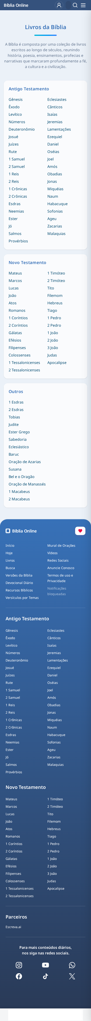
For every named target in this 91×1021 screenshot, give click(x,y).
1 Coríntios (18, 317)
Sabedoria (18, 439)
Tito (50, 288)
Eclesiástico (19, 446)
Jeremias (55, 121)
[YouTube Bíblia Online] (45, 965)
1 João (52, 332)
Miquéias (55, 188)
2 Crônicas (18, 196)
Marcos (15, 280)
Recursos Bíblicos (19, 590)
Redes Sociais (58, 560)
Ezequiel (54, 136)
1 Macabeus (19, 491)
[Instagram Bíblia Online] (19, 965)
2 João (52, 340)
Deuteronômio (22, 129)
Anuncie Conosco (60, 568)
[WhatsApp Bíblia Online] (72, 965)
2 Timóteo (56, 280)
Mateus (15, 273)
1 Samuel (17, 159)
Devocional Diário (19, 582)
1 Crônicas (18, 188)
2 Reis (14, 181)
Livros (10, 560)
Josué (13, 136)
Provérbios (18, 241)
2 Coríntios (18, 325)
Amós (52, 166)
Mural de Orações (61, 545)
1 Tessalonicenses (24, 362)
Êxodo (14, 106)
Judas (52, 355)
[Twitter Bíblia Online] (72, 976)
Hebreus (55, 302)
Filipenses (17, 347)
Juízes (14, 144)
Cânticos (55, 106)
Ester (13, 218)
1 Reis (14, 173)
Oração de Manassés (27, 484)
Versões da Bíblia (19, 575)
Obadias (54, 173)
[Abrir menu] (83, 5)
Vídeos (52, 553)
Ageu (51, 218)
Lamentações (59, 129)
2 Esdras (16, 409)
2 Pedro (54, 325)
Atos (13, 302)
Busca (10, 568)
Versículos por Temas (22, 597)
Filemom (55, 295)
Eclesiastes (56, 99)
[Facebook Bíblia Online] (19, 976)
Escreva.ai (13, 927)
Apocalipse (56, 362)
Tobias (14, 417)
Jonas (52, 181)
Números (17, 121)
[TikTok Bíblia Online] (45, 976)
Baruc (14, 454)
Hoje (9, 553)
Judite (14, 424)
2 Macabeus (19, 499)
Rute (13, 151)
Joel (50, 159)
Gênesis (16, 99)
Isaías (52, 114)
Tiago (52, 310)
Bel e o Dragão (22, 476)
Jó (10, 226)
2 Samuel (17, 166)
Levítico (15, 114)
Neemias (16, 211)
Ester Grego (19, 431)
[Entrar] (59, 5)
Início (10, 545)
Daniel (53, 144)
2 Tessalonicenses (24, 370)
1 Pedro (54, 317)
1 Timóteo (56, 273)
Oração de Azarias (25, 461)
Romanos (17, 310)
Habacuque (57, 203)
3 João (52, 347)
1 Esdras (16, 402)
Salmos (15, 233)
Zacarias (54, 226)
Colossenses (20, 355)
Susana (15, 469)
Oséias (53, 151)
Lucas (14, 288)
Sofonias (55, 211)
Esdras (15, 203)
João (12, 295)
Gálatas (15, 332)
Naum (52, 196)
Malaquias (56, 233)
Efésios (15, 340)
